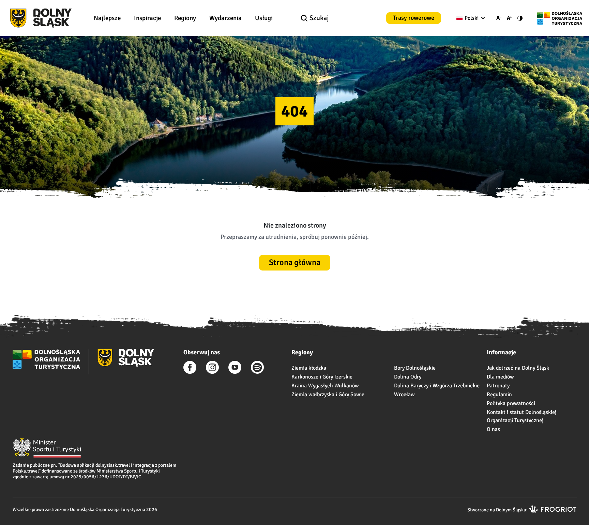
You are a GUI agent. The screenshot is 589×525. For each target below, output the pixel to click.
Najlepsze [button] (107, 18)
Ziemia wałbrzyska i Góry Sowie (327, 394)
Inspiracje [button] (147, 18)
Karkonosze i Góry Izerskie (321, 376)
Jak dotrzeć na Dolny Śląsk (518, 368)
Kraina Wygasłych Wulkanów (325, 385)
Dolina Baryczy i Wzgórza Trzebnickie (437, 385)
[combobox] (469, 18)
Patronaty (498, 385)
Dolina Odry (407, 376)
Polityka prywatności (511, 403)
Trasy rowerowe (413, 17)
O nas (493, 429)
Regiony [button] (185, 18)
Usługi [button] (264, 18)
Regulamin (499, 394)
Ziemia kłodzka (308, 368)
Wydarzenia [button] (225, 18)
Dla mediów (500, 376)
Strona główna (294, 262)
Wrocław (404, 394)
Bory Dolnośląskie (415, 368)
